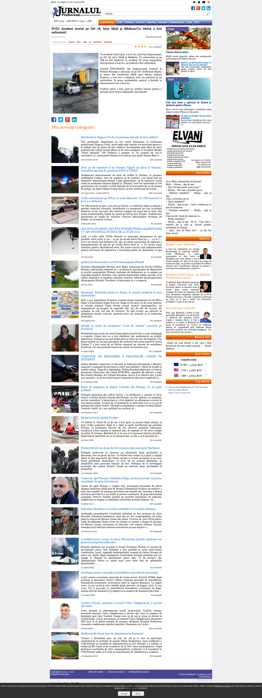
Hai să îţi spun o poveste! (181, 308)
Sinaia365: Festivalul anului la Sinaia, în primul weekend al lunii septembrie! (121, 294)
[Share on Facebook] (193, 9)
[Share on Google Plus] (198, 9)
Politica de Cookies (223, 686)
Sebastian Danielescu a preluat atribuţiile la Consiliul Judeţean (118, 508)
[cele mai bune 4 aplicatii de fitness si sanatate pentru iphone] (188, 99)
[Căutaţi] (208, 14)
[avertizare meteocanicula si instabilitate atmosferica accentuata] (65, 597)
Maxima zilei (202, 337)
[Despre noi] (199, 2)
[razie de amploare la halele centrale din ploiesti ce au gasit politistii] (65, 412)
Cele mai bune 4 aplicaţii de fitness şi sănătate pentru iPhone (188, 104)
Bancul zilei (203, 172)
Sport (119, 22)
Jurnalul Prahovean (154, 37)
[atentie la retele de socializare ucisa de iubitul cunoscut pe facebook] (65, 350)
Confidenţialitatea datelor (138, 672)
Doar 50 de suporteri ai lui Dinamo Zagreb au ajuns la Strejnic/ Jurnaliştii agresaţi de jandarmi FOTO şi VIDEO (121, 169)
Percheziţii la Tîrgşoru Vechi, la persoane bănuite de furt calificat (119, 137)
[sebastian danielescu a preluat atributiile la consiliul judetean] (65, 534)
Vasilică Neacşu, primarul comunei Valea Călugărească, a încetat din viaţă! (121, 604)
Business (129, 22)
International (176, 22)
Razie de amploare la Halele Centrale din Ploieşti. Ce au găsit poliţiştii (121, 388)
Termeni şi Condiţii (116, 672)
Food (189, 22)
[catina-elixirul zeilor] (188, 49)
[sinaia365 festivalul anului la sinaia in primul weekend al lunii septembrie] (65, 317)
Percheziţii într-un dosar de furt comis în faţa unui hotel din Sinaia (120, 448)
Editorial (204, 238)
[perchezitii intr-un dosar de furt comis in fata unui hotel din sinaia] (65, 473)
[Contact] (203, 2)
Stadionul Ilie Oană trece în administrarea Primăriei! (112, 633)
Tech (196, 22)
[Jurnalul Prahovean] (194, 2)
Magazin (162, 22)
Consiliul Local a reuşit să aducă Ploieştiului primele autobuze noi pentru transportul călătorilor (121, 541)
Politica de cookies (96, 672)
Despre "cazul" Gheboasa (181, 244)
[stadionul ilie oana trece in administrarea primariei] (65, 658)
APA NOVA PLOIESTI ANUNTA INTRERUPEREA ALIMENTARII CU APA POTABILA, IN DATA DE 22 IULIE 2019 (121, 230)
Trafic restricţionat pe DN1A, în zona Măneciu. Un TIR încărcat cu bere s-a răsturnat (121, 199)
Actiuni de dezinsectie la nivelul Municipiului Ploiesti (112, 262)
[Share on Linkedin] (209, 9)
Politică (140, 22)
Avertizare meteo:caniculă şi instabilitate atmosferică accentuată (119, 572)
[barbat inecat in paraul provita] (65, 442)
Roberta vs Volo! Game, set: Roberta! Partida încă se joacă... (188, 276)
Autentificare (205, 676)
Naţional (151, 22)
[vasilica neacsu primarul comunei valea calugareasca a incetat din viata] (65, 628)
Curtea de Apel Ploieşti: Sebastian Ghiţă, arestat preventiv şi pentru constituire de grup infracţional (121, 480)
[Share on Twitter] (203, 9)
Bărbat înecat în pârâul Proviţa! (99, 417)
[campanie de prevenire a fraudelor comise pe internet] (65, 381)
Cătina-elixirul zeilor (177, 52)
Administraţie (107, 22)
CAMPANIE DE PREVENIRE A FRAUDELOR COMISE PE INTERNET (121, 358)
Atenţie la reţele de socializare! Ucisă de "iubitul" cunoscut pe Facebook (121, 327)
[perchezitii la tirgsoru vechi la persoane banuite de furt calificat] (65, 162)
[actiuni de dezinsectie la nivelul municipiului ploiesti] (65, 287)
